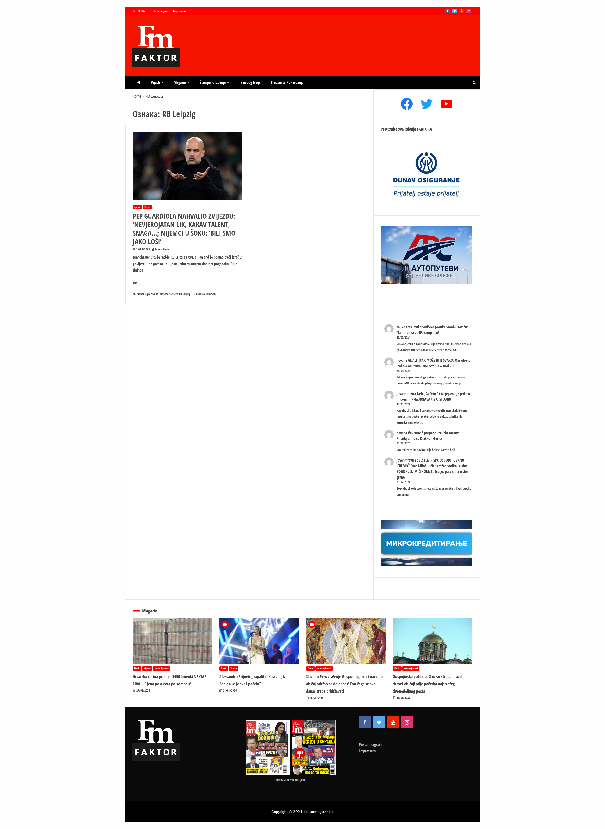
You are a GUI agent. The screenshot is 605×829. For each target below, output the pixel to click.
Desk (137, 668)
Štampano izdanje (213, 82)
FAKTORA (424, 129)
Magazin (180, 82)
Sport (147, 207)
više (135, 283)
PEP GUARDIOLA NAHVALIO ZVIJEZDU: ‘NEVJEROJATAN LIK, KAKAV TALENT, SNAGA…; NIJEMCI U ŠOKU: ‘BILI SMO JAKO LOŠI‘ (184, 228)
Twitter (454, 11)
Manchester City (169, 294)
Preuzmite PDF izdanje (287, 82)
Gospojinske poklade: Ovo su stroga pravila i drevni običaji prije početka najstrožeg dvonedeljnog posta (429, 684)
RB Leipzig (184, 294)
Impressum (179, 11)
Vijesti (155, 82)
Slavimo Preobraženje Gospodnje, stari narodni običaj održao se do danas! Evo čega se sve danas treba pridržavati (344, 684)
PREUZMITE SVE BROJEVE (291, 780)
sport (137, 207)
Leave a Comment (206, 294)
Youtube (461, 11)
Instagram (468, 11)
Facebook (447, 11)
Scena (233, 668)
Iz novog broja (249, 82)
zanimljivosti (162, 668)
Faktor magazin (160, 11)
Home (137, 96)
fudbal (140, 294)
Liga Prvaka (151, 294)
